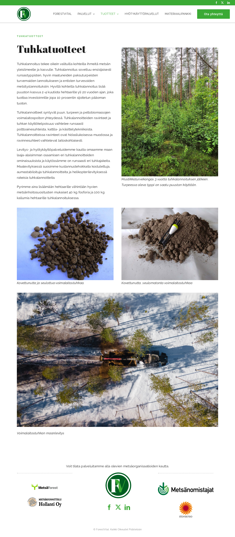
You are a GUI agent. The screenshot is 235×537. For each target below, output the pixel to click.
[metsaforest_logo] (44, 484)
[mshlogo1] (45, 498)
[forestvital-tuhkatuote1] (65, 209)
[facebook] (216, 2)
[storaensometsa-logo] (186, 503)
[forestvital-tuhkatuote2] (169, 209)
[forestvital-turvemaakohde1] (169, 49)
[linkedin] (228, 2)
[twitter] (222, 2)
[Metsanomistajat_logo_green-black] (185, 484)
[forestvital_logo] (24, 8)
